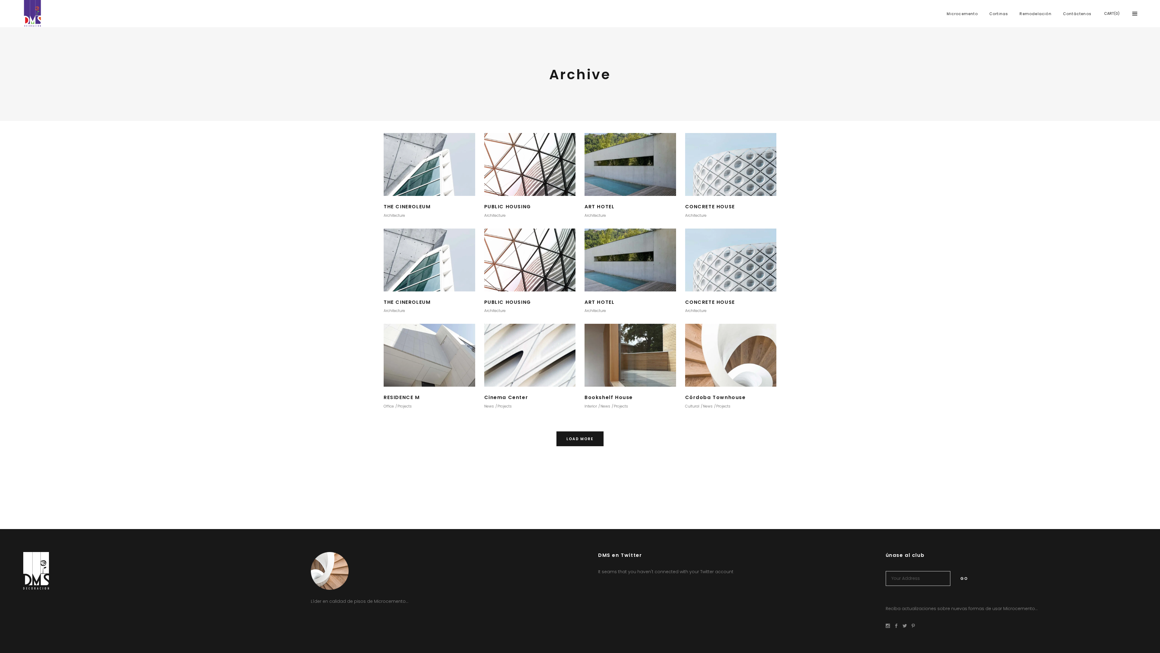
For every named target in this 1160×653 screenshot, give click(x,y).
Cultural (692, 406)
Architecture (394, 215)
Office (389, 406)
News (489, 406)
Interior (591, 406)
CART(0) (1112, 13)
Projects (405, 406)
